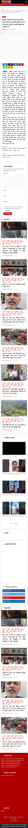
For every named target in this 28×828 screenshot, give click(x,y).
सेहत (7, 244)
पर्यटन (19, 241)
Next (16, 456)
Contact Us (20, 817)
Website (5, 201)
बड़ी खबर (22, 241)
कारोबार (12, 240)
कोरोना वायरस (17, 240)
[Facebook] (5, 64)
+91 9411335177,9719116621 (12, 763)
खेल (3, 241)
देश (5, 241)
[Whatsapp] (5, 67)
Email (5, 196)
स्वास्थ (9, 244)
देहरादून (8, 241)
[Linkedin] (15, 64)
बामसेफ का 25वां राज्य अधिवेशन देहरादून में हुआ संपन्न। (14, 267)
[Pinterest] (21, 64)
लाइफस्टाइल (15, 280)
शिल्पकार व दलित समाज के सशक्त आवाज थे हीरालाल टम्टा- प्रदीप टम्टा (14, 148)
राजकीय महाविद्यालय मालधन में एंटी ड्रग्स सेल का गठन (14, 155)
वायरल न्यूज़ (20, 280)
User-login (13, 818)
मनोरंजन (7, 280)
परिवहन (16, 241)
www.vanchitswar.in (11, 767)
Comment (6, 173)
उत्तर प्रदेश (5, 240)
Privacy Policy (13, 817)
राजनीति (10, 280)
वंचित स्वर (3, 29)
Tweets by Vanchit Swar (7, 775)
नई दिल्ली (12, 241)
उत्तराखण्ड (4, 16)
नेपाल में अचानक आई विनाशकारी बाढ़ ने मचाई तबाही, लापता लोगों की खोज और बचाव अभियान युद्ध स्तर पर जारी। (14, 337)
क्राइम (21, 240)
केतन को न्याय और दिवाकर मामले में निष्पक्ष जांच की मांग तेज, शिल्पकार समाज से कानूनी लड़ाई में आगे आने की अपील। (14, 301)
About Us (6, 817)
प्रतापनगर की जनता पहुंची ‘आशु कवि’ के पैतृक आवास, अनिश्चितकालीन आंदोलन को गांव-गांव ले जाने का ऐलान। (14, 372)
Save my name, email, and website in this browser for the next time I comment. (14, 208)
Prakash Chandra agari (7, 255)
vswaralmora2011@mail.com (12, 765)
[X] (10, 64)
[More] (10, 67)
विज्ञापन (4, 244)
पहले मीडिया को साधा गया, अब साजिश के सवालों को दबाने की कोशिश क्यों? (14, 408)
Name (5, 190)
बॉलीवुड (4, 280)
